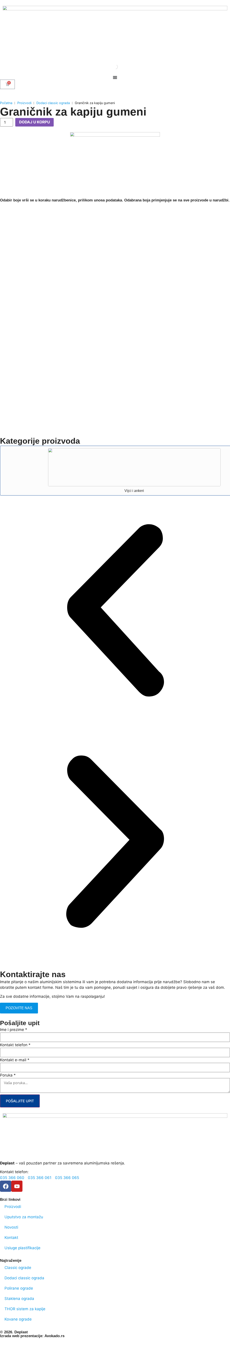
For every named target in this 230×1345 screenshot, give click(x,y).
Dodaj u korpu (34, 122)
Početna (6, 103)
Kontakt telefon (15, 1045)
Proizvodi (24, 103)
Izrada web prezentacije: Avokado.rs (32, 1336)
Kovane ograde (18, 1319)
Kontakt (11, 1237)
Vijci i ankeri (134, 491)
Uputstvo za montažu (23, 1217)
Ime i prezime (13, 1030)
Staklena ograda (19, 1298)
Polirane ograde (18, 1288)
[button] (115, 611)
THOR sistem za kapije (24, 1309)
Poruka (8, 1075)
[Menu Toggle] (115, 77)
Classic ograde (17, 1267)
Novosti (11, 1227)
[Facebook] (5, 1186)
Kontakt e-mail (14, 1060)
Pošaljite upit (20, 1101)
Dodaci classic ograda (53, 103)
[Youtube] (16, 1186)
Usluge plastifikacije (22, 1248)
